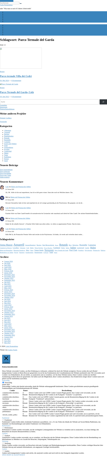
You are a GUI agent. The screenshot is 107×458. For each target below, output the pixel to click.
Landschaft (7, 151)
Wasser (55, 252)
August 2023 (8, 316)
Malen (6, 153)
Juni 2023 (7, 320)
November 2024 (9, 295)
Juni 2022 (7, 341)
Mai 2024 (7, 303)
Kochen (6, 149)
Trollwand (45, 252)
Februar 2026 (8, 271)
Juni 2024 (7, 301)
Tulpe (51, 252)
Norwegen (49, 250)
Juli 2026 (7, 263)
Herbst (63, 248)
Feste (6, 146)
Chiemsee (22, 248)
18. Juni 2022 (4, 97)
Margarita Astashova (19, 250)
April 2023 (7, 324)
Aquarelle (7, 16)
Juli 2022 (7, 339)
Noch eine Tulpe (5, 175)
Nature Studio (39, 250)
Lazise (87, 248)
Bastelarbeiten (8, 136)
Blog (5, 14)
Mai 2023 (7, 322)
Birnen (56, 245)
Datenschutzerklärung (7, 109)
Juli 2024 (7, 299)
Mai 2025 (7, 284)
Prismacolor (96, 250)
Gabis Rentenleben (6, 5)
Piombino (81, 250)
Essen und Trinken (10, 144)
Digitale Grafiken (5, 118)
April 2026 (7, 267)
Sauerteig (22, 252)
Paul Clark (73, 250)
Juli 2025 (7, 282)
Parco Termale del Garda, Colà (17, 92)
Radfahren (7, 157)
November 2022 (9, 331)
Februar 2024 (8, 307)
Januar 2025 (8, 292)
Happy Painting (9, 20)
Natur (6, 155)
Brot (70, 245)
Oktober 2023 (8, 312)
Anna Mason (6, 244)
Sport (6, 161)
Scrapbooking (29, 252)
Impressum (3, 107)
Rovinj (16, 252)
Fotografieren (8, 147)
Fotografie (3, 122)
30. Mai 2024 (4, 80)
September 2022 (9, 335)
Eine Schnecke (5, 171)
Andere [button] (4, 449)
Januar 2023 (8, 328)
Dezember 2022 (9, 329)
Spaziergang (38, 252)
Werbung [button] (5, 441)
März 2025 (7, 288)
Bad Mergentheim (48, 245)
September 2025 (9, 280)
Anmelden (3, 105)
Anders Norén (12, 350)
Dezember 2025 (9, 275)
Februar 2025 (8, 290)
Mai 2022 (7, 343)
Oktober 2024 (8, 297)
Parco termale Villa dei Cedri (16, 76)
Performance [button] (6, 426)
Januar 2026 (8, 273)
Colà (27, 248)
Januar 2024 (8, 309)
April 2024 (7, 305)
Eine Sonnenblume (6, 170)
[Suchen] (103, 101)
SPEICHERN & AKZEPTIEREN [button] (13, 455)
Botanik (6, 138)
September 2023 (9, 314)
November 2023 (9, 310)
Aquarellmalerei (30, 245)
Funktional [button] (5, 418)
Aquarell (7, 132)
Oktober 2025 (8, 278)
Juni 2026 (7, 265)
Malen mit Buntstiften (11, 18)
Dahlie (32, 248)
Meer (27, 250)
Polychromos (88, 250)
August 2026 (8, 261)
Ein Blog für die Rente (11, 12)
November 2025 (9, 276)
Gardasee (56, 248)
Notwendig (8, 382)
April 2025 (7, 286)
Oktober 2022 (8, 333)
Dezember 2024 (9, 293)
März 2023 (7, 326)
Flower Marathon (48, 248)
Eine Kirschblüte (5, 173)
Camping (7, 142)
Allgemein (7, 130)
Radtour (103, 250)
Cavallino (16, 248)
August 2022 (8, 337)
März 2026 (7, 269)
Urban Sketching (9, 21)
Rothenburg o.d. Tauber (6, 252)
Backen (6, 134)
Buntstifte (7, 140)
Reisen (2, 72)
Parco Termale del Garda (61, 250)
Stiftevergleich (5, 177)
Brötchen (75, 245)
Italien (73, 247)
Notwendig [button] (6, 380)
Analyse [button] (5, 433)
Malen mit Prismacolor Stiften (21, 187)
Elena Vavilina (39, 248)
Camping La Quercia (6, 248)
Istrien (67, 248)
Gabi (7, 187)
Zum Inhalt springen (6, 1)
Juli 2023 (7, 318)
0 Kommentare (16, 80)
